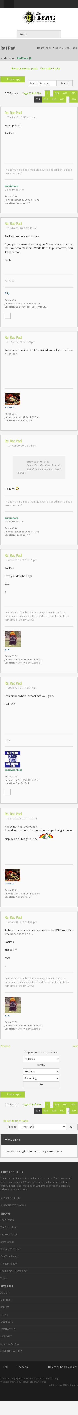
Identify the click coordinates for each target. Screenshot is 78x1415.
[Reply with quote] (72, 112)
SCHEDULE (6, 1300)
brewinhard (11, 185)
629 (73, 99)
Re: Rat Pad (13, 112)
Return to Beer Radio (16, 1121)
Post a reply (14, 79)
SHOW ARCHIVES (9, 1343)
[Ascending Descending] (39, 1081)
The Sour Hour (8, 1227)
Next (75, 1046)
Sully (7, 293)
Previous (5, 1046)
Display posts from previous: (41, 1052)
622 (65, 93)
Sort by (41, 1065)
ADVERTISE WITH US (11, 1351)
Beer (58, 48)
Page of (31, 93)
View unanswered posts (24, 68)
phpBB (17, 1378)
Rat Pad (7, 48)
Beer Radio (71, 48)
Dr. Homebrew (8, 1234)
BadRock (22, 58)
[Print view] (66, 68)
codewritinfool (13, 769)
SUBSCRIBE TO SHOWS (13, 1205)
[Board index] (39, 18)
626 (54, 99)
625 (46, 99)
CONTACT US (7, 1329)
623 (73, 93)
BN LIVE (4, 1307)
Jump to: (12, 1126)
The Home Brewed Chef (13, 1271)
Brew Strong (7, 1242)
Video (3, 1278)
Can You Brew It (9, 1256)
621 (57, 93)
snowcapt (10, 407)
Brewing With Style (10, 1249)
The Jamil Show (8, 1263)
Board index (44, 48)
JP (30, 58)
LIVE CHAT (6, 1336)
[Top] (69, 211)
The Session (7, 1220)
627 (62, 99)
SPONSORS (6, 1322)
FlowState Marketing (34, 1381)
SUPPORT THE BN (10, 1198)
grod (7, 649)
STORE (4, 1314)
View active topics (50, 68)
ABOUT (4, 1292)
